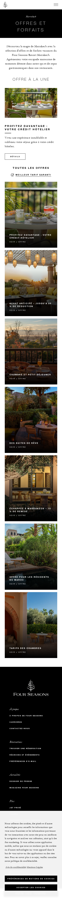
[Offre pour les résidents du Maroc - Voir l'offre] (31, 557)
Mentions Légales (35, 867)
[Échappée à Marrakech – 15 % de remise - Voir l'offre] (31, 488)
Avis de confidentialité (16, 867)
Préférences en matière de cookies (31, 879)
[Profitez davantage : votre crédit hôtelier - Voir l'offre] (31, 215)
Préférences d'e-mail (23, 761)
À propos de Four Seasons (26, 716)
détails (15, 157)
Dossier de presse (21, 781)
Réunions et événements (25, 755)
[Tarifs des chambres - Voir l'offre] (31, 625)
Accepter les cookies (31, 887)
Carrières (16, 722)
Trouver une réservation (25, 748)
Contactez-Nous (20, 728)
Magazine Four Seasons (24, 788)
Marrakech (31, 16)
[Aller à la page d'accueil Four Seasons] (5, 4)
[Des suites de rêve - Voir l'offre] (31, 420)
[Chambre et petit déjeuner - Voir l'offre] (31, 352)
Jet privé (15, 808)
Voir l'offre (18, 242)
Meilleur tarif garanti (33, 174)
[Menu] (56, 4)
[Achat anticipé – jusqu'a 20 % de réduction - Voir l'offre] (31, 283)
